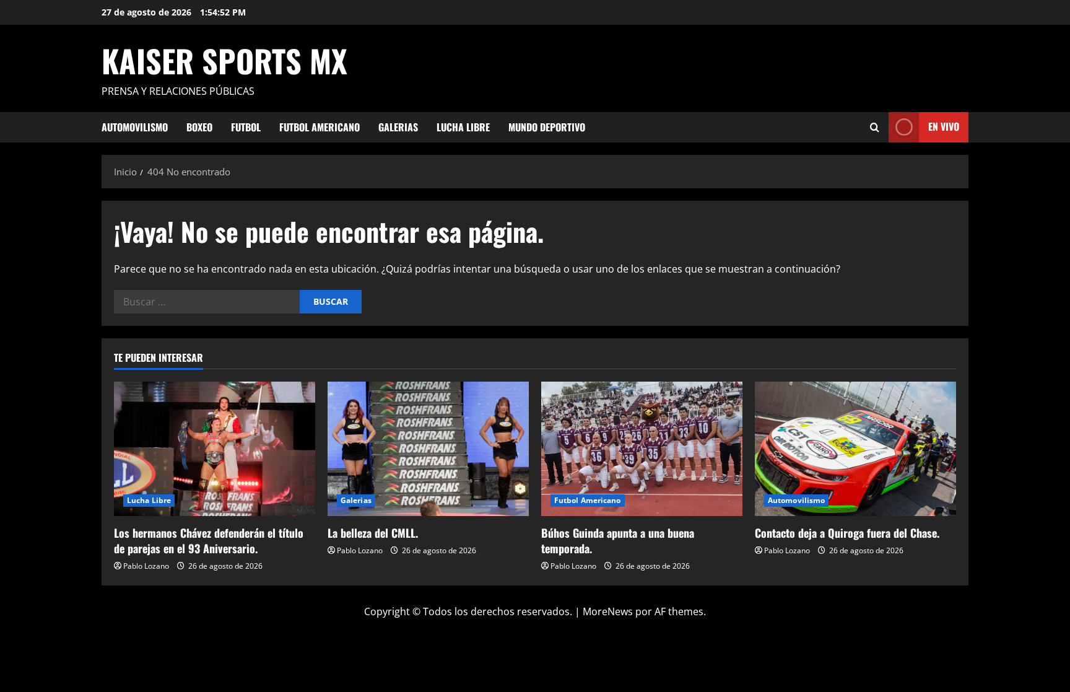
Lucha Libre (463, 127)
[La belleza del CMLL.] (428, 449)
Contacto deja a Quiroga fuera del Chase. (847, 533)
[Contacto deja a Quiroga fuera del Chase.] (855, 449)
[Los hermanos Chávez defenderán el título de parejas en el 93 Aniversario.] (214, 449)
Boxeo (199, 127)
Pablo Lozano (146, 566)
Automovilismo (135, 127)
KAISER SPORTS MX (224, 60)
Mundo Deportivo (546, 127)
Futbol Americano (319, 127)
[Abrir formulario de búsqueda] (874, 127)
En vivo (943, 126)
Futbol (246, 127)
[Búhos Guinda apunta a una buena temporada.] (641, 449)
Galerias (398, 127)
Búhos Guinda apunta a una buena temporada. (617, 540)
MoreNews (608, 611)
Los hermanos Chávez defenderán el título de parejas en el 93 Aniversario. (208, 540)
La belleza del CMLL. (373, 533)
